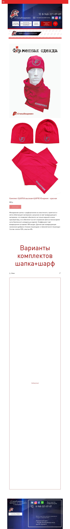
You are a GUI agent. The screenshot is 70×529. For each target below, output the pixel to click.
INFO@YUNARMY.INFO (43, 18)
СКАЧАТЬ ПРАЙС (15, 514)
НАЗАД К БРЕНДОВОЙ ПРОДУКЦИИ (28, 33)
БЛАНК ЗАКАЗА (36, 23)
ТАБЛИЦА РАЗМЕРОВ (16, 23)
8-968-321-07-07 (51, 14)
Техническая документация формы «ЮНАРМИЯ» (26, 24)
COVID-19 (55, 23)
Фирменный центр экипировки (46, 24)
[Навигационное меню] (3, 1)
